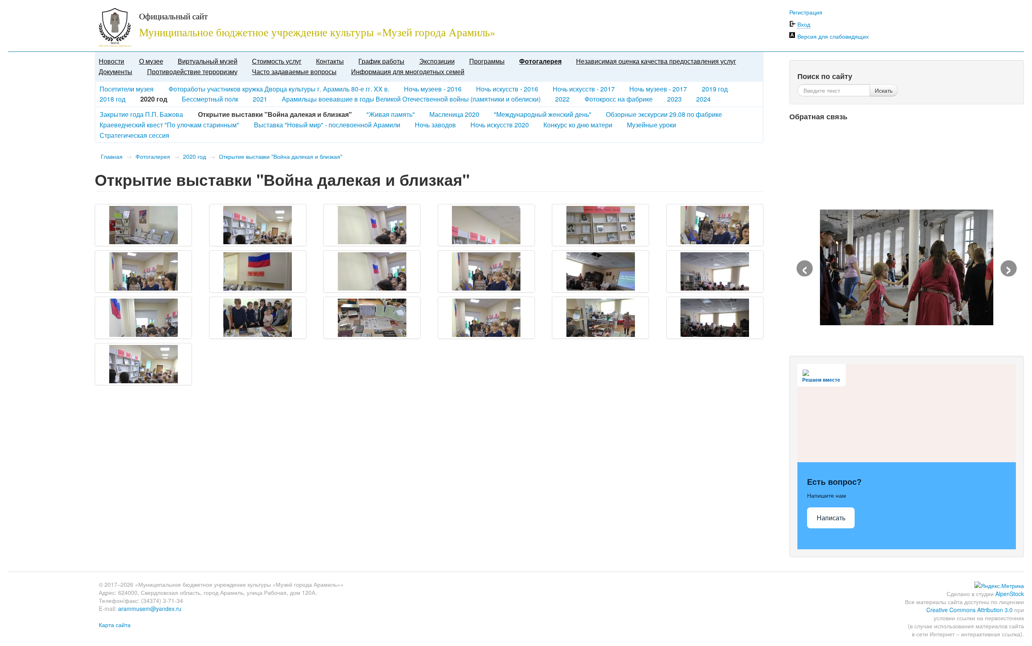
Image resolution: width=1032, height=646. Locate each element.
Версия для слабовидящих (833, 36)
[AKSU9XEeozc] (600, 225)
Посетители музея (127, 88)
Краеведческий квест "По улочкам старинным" (169, 124)
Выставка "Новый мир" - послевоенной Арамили (327, 124)
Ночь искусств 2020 (499, 124)
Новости (111, 61)
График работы (381, 61)
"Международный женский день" (542, 114)
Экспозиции (437, 61)
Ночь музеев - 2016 (433, 88)
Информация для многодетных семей (407, 71)
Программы (487, 61)
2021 (260, 99)
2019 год (715, 88)
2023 (674, 99)
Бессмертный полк (210, 99)
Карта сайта (115, 625)
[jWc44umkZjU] (600, 271)
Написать (831, 518)
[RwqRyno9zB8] (257, 318)
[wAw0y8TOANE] (143, 364)
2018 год (112, 99)
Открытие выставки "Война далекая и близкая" (280, 156)
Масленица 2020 (454, 114)
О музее (151, 61)
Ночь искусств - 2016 (507, 88)
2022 (562, 99)
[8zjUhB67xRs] (486, 225)
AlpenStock (1009, 594)
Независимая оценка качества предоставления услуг (656, 61)
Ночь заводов (435, 124)
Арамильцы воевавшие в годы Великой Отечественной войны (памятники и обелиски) (411, 99)
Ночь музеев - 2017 (658, 88)
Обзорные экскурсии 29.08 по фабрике (664, 114)
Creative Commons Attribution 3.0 (969, 610)
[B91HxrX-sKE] (715, 225)
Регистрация (805, 12)
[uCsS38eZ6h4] (600, 318)
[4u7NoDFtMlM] (257, 225)
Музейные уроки (651, 124)
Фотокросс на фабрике (619, 99)
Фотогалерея (540, 61)
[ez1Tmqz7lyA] (257, 271)
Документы (115, 71)
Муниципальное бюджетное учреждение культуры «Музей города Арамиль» (317, 32)
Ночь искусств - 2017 (584, 88)
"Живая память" (390, 114)
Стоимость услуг (277, 61)
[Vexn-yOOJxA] (715, 318)
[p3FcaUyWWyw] (143, 318)
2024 (703, 99)
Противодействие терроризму (192, 71)
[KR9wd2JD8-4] (715, 271)
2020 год (194, 156)
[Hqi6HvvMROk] (371, 271)
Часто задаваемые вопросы (294, 71)
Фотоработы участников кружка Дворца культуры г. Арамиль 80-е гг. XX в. (279, 88)
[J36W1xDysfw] (486, 271)
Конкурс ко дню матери (577, 124)
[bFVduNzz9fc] (143, 271)
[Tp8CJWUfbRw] (486, 318)
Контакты (330, 61)
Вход (803, 24)
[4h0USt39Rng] (143, 225)
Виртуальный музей (207, 61)
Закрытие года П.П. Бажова (141, 114)
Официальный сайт (173, 16)
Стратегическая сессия (134, 135)
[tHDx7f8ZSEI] (371, 318)
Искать (884, 90)
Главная (112, 156)
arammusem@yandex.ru (149, 608)
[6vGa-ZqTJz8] (371, 225)
